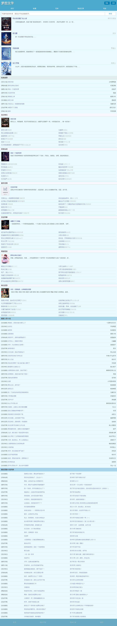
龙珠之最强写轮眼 (64, 281)
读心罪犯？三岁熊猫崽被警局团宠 (18, 436)
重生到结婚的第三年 (30, 583)
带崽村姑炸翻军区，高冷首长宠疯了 (35, 609)
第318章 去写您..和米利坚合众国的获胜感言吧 (84, 503)
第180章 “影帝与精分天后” (78, 477)
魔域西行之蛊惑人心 (14, 367)
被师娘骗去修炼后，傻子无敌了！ (34, 569)
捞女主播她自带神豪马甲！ (16, 410)
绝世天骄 (10, 82)
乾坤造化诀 (11, 462)
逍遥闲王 (4, 247)
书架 (104, 8)
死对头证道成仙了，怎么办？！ (33, 477)
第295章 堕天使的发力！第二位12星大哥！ (83, 521)
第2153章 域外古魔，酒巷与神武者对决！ (82, 554)
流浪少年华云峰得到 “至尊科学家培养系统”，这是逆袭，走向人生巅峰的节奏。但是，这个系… (39, 190)
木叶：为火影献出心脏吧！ (16, 345)
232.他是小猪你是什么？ (77, 583)
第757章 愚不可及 (75, 547)
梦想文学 (7, 3)
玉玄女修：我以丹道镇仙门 (16, 352)
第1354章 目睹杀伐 (75, 528)
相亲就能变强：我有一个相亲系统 (34, 547)
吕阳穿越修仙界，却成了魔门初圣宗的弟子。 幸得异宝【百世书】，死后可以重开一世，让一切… (45, 22)
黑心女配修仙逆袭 (7, 133)
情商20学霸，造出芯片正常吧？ (11, 300)
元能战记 (61, 315)
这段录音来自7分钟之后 (15, 356)
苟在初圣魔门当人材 (20, 18)
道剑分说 (61, 176)
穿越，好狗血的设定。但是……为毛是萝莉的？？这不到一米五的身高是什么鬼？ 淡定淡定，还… (40, 258)
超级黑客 (4, 136)
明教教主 (4, 164)
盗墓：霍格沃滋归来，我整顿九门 (18, 458)
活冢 (9, 381)
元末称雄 (61, 241)
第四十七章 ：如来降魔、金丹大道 (80, 525)
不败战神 (61, 207)
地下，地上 (5, 272)
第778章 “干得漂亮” (76, 474)
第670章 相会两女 (75, 492)
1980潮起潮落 (12, 396)
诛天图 (60, 142)
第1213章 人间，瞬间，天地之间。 (80, 558)
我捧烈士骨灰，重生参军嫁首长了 (34, 474)
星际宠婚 (4, 315)
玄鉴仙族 (16, 48)
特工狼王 (61, 213)
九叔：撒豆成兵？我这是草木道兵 (18, 432)
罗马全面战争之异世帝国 (9, 281)
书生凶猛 (61, 244)
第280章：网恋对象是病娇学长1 (79, 576)
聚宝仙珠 (27, 550)
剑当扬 (60, 164)
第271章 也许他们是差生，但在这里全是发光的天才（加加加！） (89, 488)
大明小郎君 (62, 235)
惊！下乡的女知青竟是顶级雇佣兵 (18, 392)
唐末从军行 (27, 543)
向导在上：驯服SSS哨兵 (15, 341)
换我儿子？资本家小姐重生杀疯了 (34, 605)
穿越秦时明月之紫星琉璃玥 (10, 235)
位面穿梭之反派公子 (65, 300)
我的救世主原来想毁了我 (15, 414)
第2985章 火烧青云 (75, 565)
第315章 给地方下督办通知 (78, 496)
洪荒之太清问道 (6, 173)
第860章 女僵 (74, 536)
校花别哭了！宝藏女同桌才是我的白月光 (71, 204)
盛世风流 (61, 247)
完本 (56, 8)
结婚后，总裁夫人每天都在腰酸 (17, 407)
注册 (113, 3)
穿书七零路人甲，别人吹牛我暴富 (18, 465)
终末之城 (4, 269)
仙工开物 (16, 63)
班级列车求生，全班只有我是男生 (34, 591)
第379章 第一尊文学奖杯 (77, 561)
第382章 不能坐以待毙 (76, 609)
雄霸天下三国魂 (13, 107)
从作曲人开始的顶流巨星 (9, 201)
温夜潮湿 (10, 334)
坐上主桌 (10, 359)
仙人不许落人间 (13, 403)
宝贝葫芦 (4, 179)
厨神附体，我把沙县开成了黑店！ (18, 374)
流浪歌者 (4, 204)
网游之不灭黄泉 (6, 266)
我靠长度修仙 (62, 173)
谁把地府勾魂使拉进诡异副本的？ (34, 613)
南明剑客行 (11, 348)
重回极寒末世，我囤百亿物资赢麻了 (19, 429)
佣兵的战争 (62, 232)
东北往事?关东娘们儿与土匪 (16, 425)
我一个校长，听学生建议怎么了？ (34, 488)
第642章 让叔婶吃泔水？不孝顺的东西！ (82, 605)
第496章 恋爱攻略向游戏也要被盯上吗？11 (83, 539)
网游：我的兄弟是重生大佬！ (33, 594)
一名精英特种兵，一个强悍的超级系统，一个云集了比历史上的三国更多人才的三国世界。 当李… (40, 224)
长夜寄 (26, 536)
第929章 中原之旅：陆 (76, 598)
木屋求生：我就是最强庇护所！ (33, 499)
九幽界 (60, 130)
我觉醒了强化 (62, 133)
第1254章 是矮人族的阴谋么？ (79, 594)
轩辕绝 (3, 170)
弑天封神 (61, 179)
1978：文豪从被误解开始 (31, 561)
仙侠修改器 (62, 170)
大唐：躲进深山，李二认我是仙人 (18, 440)
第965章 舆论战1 (75, 602)
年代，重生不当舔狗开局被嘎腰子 (34, 485)
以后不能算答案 (13, 454)
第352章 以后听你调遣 (76, 580)
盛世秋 (10, 330)
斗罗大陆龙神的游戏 (65, 269)
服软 (9, 111)
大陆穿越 (10, 447)
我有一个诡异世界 (13, 89)
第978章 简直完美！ (76, 569)
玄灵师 (3, 176)
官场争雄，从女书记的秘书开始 (33, 565)
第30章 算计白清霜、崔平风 (78, 550)
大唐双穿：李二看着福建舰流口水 (34, 598)
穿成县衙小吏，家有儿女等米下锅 (34, 580)
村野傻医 (4, 210)
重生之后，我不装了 (14, 385)
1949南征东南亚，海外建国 (32, 616)
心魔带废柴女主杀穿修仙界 (16, 443)
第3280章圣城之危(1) (76, 587)
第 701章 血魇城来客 (76, 613)
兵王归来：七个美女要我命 (32, 528)
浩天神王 (61, 145)
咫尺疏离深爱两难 (29, 507)
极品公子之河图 (63, 201)
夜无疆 (15, 33)
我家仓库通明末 (13, 377)
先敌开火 (27, 558)
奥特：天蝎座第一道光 (31, 532)
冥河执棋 (4, 167)
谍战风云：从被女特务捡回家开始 (34, 492)
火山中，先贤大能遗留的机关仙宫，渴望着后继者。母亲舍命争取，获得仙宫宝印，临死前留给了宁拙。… (47, 66)
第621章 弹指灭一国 (76, 591)
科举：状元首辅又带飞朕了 (16, 451)
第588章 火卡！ (74, 481)
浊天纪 (10, 326)
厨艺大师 (10, 100)
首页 (14, 622)
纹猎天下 (4, 139)
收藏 (34, 8)
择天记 (60, 139)
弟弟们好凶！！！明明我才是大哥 (34, 510)
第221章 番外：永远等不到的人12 (80, 510)
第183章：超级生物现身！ (78, 499)
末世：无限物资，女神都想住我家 (21, 289)
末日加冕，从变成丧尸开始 (16, 418)
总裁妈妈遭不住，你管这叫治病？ (12, 213)
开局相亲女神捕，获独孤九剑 (33, 525)
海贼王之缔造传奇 (7, 275)
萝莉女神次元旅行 (13, 85)
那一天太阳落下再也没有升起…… (25, 37)
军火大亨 (4, 241)
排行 (12, 8)
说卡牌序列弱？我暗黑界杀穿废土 (34, 521)
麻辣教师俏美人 (63, 210)
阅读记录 (81, 8)
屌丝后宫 (61, 278)
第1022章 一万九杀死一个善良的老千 (81, 485)
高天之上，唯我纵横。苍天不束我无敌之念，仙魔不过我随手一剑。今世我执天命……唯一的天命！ (41, 121)
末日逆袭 (61, 312)
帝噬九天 (61, 136)
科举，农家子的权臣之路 (31, 602)
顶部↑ (102, 622)
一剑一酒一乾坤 (29, 554)
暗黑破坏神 (62, 275)
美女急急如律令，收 (65, 198)
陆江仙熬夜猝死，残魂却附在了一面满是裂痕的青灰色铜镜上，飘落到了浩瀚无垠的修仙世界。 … (45, 52)
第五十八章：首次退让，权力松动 (80, 507)
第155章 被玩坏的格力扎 (77, 532)
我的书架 (43, 622)
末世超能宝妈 (5, 312)
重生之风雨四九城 (7, 238)
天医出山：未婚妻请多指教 (16, 104)
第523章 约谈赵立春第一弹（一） (80, 517)
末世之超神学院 (63, 303)
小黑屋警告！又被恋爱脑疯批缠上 (34, 539)
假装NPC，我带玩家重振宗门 (17, 337)
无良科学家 (11, 93)
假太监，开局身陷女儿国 (66, 238)
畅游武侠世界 (62, 167)
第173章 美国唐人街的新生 (78, 616)
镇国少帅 (4, 207)
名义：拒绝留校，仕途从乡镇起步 (34, 517)
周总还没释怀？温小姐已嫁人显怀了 (19, 363)
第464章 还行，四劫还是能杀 (78, 572)
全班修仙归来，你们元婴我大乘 (33, 572)
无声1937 (10, 399)
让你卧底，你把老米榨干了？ (33, 503)
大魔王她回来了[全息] (8, 309)
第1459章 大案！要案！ (77, 543)
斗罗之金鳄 (62, 266)
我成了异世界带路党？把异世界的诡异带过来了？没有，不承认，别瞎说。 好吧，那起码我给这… (40, 155)
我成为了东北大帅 (7, 244)
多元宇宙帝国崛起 (64, 309)
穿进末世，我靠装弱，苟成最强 (17, 421)
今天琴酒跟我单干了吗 (8, 303)
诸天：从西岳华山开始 (31, 514)
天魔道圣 (27, 587)
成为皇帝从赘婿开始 (8, 232)
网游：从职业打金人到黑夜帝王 (33, 481)
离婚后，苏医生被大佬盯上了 (17, 323)
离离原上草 (11, 96)
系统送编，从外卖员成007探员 (33, 496)
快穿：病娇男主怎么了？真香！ (33, 576)
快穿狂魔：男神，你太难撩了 (68, 306)
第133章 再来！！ (75, 514)
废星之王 (10, 388)
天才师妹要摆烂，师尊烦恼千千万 (12, 145)
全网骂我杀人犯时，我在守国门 (17, 370)
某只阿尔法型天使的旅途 (66, 272)
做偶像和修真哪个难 (8, 278)
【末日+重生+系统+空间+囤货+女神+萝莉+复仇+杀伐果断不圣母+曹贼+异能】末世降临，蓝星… (40, 292)
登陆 (107, 3)
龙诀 (2, 142)
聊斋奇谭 (4, 306)
